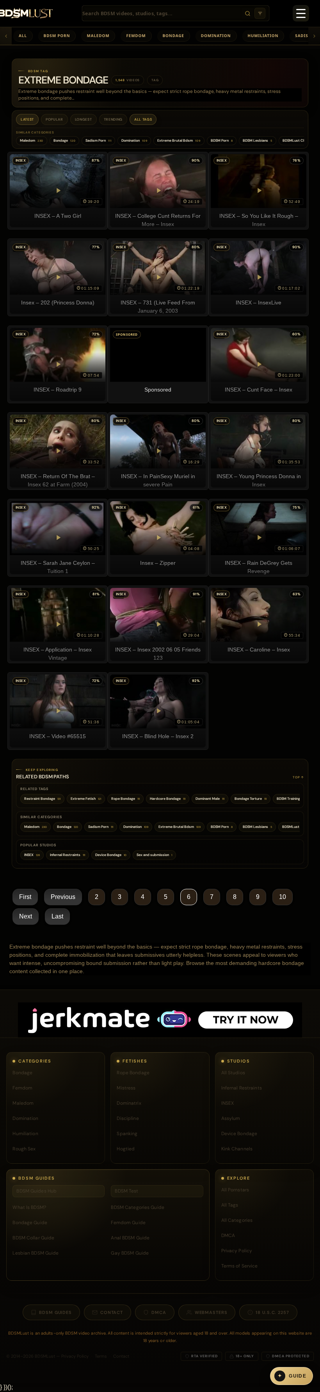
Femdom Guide (128, 1222)
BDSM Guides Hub (36, 1191)
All (23, 35)
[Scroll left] (6, 36)
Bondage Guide (29, 1222)
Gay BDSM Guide (130, 1253)
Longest (83, 119)
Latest (27, 119)
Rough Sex (24, 1149)
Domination (216, 35)
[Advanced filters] (259, 13)
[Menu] (301, 13)
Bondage (173, 35)
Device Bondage (239, 1133)
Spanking (127, 1133)
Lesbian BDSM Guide (35, 1253)
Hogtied (126, 1149)
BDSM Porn (57, 35)
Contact (111, 1312)
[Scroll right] (314, 36)
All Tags (143, 119)
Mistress (126, 1088)
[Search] (247, 13)
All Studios (233, 1073)
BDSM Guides (55, 1312)
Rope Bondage (133, 1073)
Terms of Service (239, 1266)
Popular (54, 119)
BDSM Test (126, 1191)
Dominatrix (129, 1103)
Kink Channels (237, 1149)
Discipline (128, 1118)
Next (25, 916)
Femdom (136, 35)
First (25, 897)
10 (282, 897)
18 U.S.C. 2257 (272, 1312)
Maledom (98, 35)
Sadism (303, 35)
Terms (101, 1356)
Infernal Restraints (241, 1088)
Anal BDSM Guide (130, 1238)
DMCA (228, 1235)
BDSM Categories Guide (137, 1207)
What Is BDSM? (29, 1207)
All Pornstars (235, 1190)
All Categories (237, 1220)
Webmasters (211, 1312)
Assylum (230, 1118)
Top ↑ (298, 777)
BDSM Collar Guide (33, 1238)
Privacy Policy (236, 1251)
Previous (63, 897)
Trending (113, 119)
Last (57, 916)
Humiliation (263, 35)
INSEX (227, 1103)
